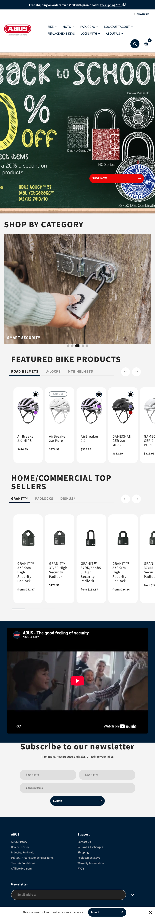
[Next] (136, 371)
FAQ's (81, 868)
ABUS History (19, 842)
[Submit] (133, 894)
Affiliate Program (21, 868)
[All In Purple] (36, 412)
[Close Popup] (150, 912)
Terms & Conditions (23, 863)
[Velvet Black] (36, 394)
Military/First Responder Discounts (32, 858)
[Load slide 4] (64, 207)
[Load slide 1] (18, 207)
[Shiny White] (36, 400)
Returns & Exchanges (90, 847)
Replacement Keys (89, 858)
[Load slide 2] (33, 207)
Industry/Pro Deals (22, 852)
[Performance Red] (130, 412)
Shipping (83, 852)
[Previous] (125, 371)
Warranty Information (91, 863)
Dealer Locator (20, 847)
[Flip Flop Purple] (130, 406)
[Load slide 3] (49, 207)
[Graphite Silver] (36, 406)
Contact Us (84, 842)
